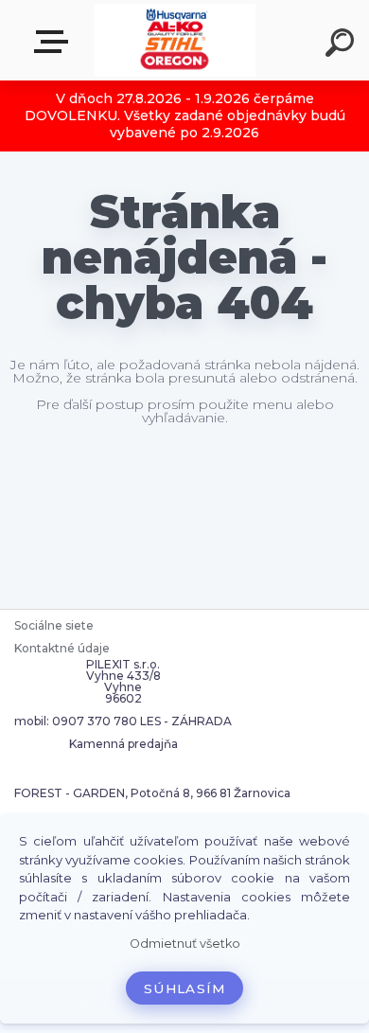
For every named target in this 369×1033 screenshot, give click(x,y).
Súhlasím (184, 988)
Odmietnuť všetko (185, 943)
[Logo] (175, 40)
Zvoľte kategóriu (55, 42)
